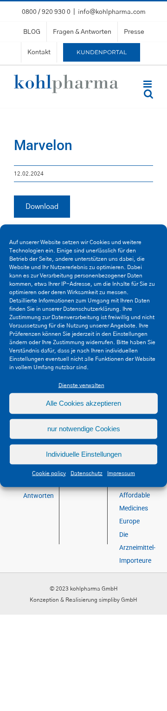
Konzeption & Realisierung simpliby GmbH (83, 600)
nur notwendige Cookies (83, 429)
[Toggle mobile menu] (148, 84)
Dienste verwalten (81, 385)
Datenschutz (87, 473)
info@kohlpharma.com (112, 12)
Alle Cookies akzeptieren (83, 403)
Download (42, 206)
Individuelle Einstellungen (84, 454)
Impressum (121, 473)
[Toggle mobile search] (148, 94)
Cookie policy (49, 473)
